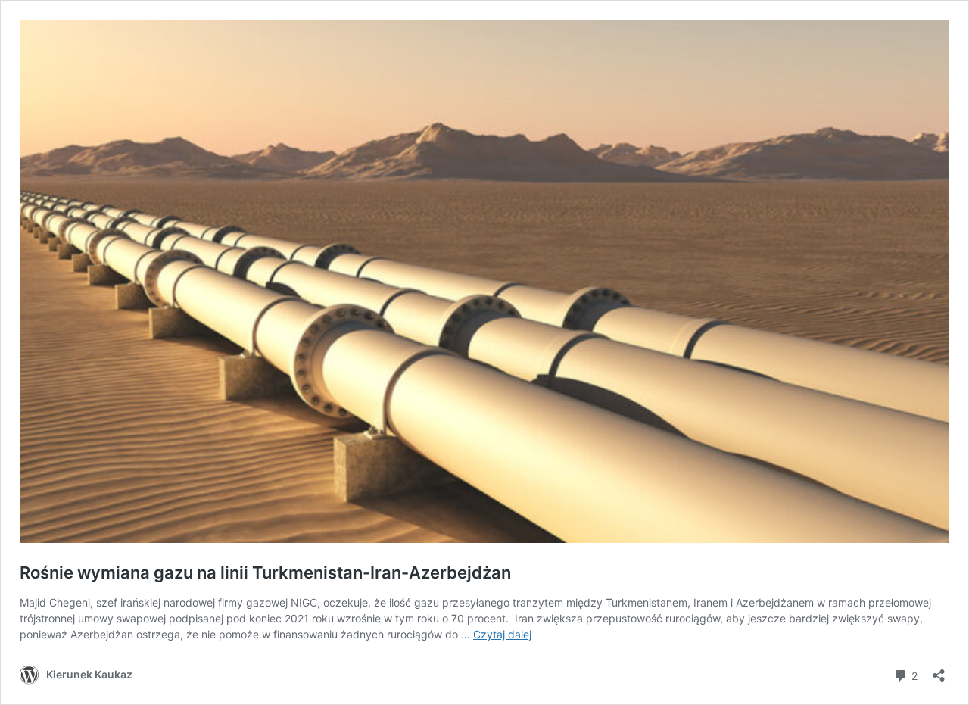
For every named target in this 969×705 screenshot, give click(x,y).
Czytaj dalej (502, 634)
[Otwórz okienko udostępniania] (938, 670)
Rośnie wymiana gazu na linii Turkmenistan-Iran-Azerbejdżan (265, 572)
